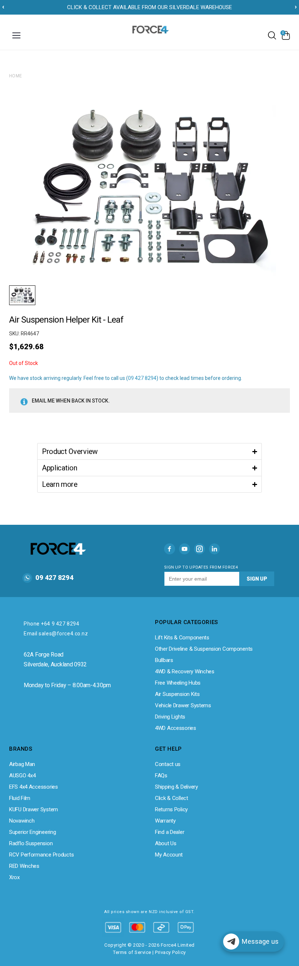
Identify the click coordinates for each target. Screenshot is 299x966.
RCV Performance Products (41, 854)
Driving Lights (170, 716)
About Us (165, 843)
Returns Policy (171, 809)
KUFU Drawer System (33, 809)
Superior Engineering (32, 832)
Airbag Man (22, 764)
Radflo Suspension (31, 843)
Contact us (167, 764)
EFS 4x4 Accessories (33, 787)
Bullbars (164, 660)
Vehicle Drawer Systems (183, 705)
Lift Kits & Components (182, 637)
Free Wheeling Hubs (178, 683)
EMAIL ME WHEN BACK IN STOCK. (71, 401)
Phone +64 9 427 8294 (51, 624)
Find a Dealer (169, 832)
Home (15, 75)
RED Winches (24, 866)
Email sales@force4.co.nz (56, 633)
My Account (169, 854)
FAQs (161, 775)
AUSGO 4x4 (22, 775)
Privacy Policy (170, 952)
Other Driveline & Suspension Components (204, 649)
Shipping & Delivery (176, 787)
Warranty (165, 820)
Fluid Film (19, 798)
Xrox (14, 877)
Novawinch (21, 820)
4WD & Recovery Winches (184, 671)
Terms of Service (132, 952)
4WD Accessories (175, 728)
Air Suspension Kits (177, 694)
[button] (149, 451)
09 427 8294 (142, 378)
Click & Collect (171, 798)
